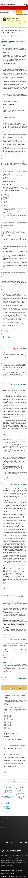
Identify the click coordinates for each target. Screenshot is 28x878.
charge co (5, 36)
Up (3, 360)
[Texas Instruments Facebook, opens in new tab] (7, 843)
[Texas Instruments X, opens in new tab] (11, 843)
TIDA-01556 (18, 41)
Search (24, 5)
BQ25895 (9, 39)
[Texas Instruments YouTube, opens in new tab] (26, 843)
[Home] (8, 5)
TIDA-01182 (3, 42)
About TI (3, 821)
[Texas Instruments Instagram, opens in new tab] (2, 843)
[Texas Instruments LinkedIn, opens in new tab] (16, 843)
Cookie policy (11, 870)
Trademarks (19, 872)
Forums (14, 8)
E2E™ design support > (6, 8)
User (26, 5)
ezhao (4, 347)
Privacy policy (19, 870)
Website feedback (5, 873)
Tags (14, 779)
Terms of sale (4, 872)
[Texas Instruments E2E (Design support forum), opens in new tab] (21, 843)
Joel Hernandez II (7, 383)
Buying (2, 833)
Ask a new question (22, 11)
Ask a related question (18, 12)
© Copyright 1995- (6, 876)
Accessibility (4, 870)
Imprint (12, 873)
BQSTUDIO (8, 42)
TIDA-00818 (23, 41)
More (20, 8)
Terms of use (12, 872)
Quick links (3, 827)
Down (7, 360)
